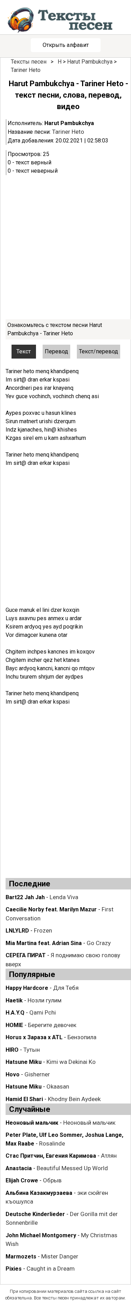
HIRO (12, 1050)
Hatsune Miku (24, 1062)
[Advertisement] (65, 247)
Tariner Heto (26, 70)
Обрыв (52, 1180)
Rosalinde (52, 1143)
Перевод (56, 351)
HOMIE (14, 1025)
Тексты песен (28, 61)
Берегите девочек (52, 1024)
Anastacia (19, 1168)
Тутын (31, 1049)
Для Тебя (66, 987)
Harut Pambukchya (89, 61)
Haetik (14, 1000)
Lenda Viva (64, 897)
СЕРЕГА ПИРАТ (26, 955)
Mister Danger (59, 1256)
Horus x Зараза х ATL (34, 1037)
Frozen (43, 930)
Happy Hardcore (27, 988)
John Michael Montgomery (41, 1235)
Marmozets (21, 1256)
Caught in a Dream (51, 1268)
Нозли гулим (44, 1000)
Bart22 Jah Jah (25, 897)
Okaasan (57, 1086)
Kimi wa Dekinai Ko (71, 1061)
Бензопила (81, 1037)
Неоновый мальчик (32, 1122)
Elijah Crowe (22, 1180)
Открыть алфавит (66, 45)
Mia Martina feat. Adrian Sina (44, 943)
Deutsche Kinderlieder (35, 1214)
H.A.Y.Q (15, 1012)
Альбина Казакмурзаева (39, 1193)
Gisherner (37, 1074)
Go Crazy (99, 942)
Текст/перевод (98, 351)
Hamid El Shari (24, 1099)
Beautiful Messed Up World (72, 1168)
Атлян (109, 1155)
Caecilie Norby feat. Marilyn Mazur (51, 909)
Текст (23, 351)
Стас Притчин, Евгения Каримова (51, 1155)
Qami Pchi (42, 1012)
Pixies (14, 1268)
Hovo (13, 1074)
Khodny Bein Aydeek (74, 1098)
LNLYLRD (17, 930)
